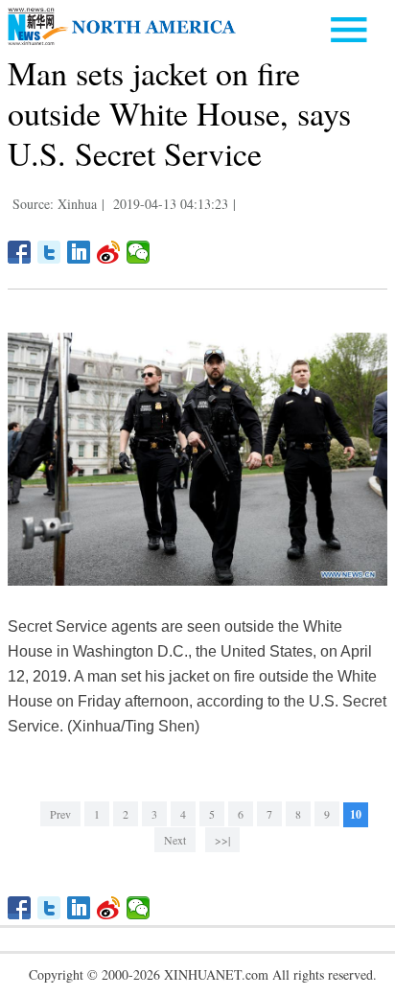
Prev (60, 814)
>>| (222, 839)
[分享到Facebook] (20, 252)
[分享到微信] (139, 252)
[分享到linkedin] (79, 252)
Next (175, 839)
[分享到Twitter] (49, 252)
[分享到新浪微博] (109, 252)
